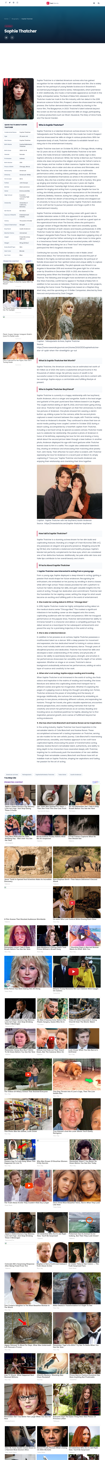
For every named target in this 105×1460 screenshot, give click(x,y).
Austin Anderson (75, 774)
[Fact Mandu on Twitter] (9, 2)
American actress (12, 774)
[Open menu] (94, 3)
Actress (9, 26)
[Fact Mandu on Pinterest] (13, 2)
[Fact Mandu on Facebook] (6, 2)
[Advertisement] (52, 58)
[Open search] (99, 3)
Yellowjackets (26, 774)
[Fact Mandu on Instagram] (17, 2)
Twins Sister (62, 774)
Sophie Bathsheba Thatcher (45, 774)
